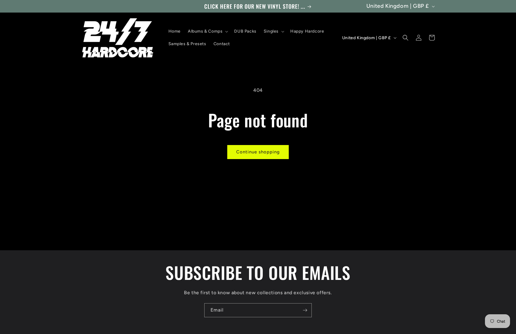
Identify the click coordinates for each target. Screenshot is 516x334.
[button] (207, 31)
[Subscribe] (304, 310)
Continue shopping (258, 152)
